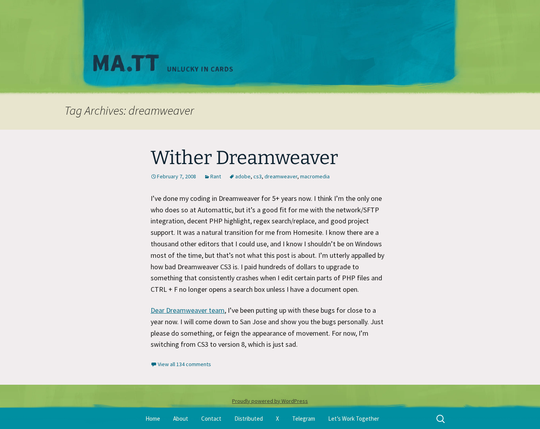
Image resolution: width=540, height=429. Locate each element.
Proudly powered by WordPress (270, 400)
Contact (211, 418)
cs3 (257, 176)
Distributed (248, 418)
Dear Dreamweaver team (188, 310)
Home (152, 418)
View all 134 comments (184, 364)
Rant (215, 176)
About (180, 418)
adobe (243, 176)
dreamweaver (280, 176)
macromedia (315, 176)
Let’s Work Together (353, 418)
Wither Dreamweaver (244, 157)
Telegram (303, 418)
